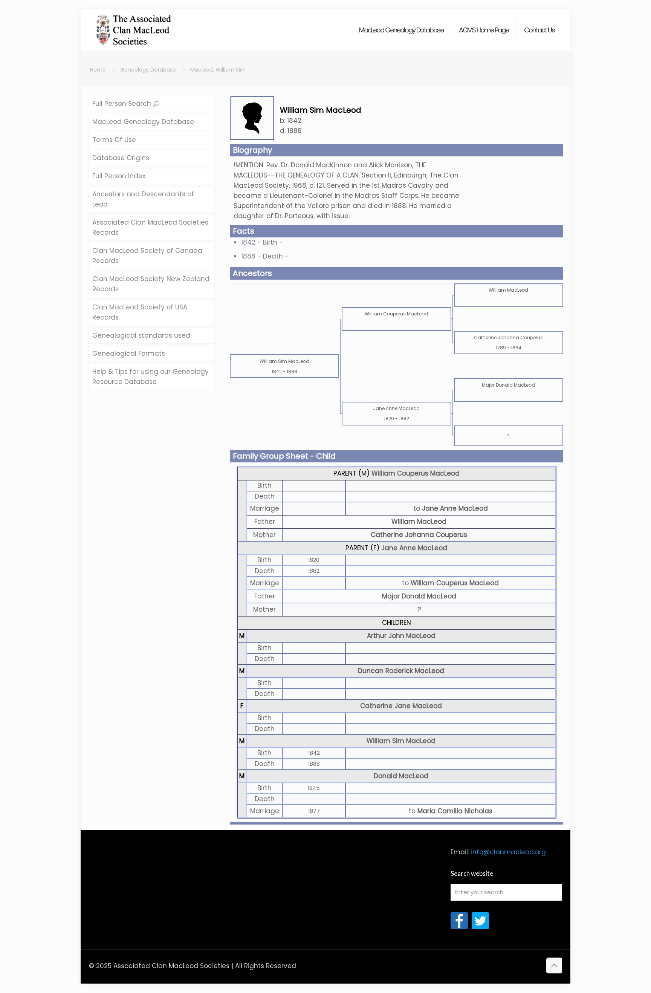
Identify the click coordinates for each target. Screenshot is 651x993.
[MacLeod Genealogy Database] (133, 26)
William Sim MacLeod (401, 740)
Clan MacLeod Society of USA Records (139, 312)
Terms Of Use (114, 139)
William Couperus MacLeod (415, 473)
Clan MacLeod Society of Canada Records (147, 255)
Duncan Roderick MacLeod (401, 670)
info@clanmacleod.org (508, 852)
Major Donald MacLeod (419, 596)
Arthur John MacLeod (401, 635)
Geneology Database (148, 69)
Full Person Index (118, 176)
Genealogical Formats (128, 353)
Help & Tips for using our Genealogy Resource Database (150, 376)
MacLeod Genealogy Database (143, 121)
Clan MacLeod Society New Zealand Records (150, 284)
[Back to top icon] (554, 965)
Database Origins (120, 157)
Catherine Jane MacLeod (401, 705)
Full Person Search (122, 103)
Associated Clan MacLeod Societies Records (150, 227)
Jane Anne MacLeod (414, 547)
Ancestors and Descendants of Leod (143, 199)
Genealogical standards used (141, 335)
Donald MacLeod (401, 775)
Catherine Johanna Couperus (419, 534)
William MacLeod (418, 521)
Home (98, 69)
